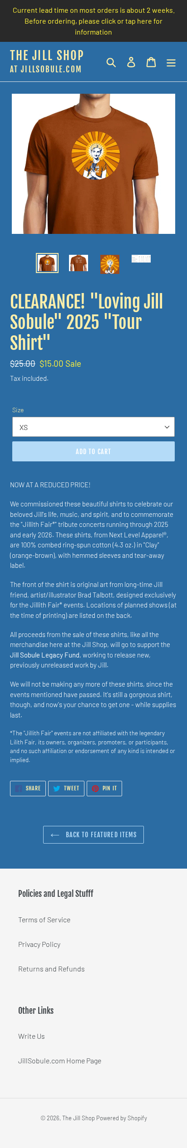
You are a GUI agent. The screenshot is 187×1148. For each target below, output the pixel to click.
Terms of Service (44, 919)
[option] (47, 263)
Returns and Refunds (51, 968)
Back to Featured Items (100, 835)
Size (18, 410)
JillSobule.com (51, 69)
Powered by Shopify (121, 1118)
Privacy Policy (39, 944)
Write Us (31, 1036)
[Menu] (171, 61)
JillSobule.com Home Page (59, 1060)
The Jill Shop (47, 56)
